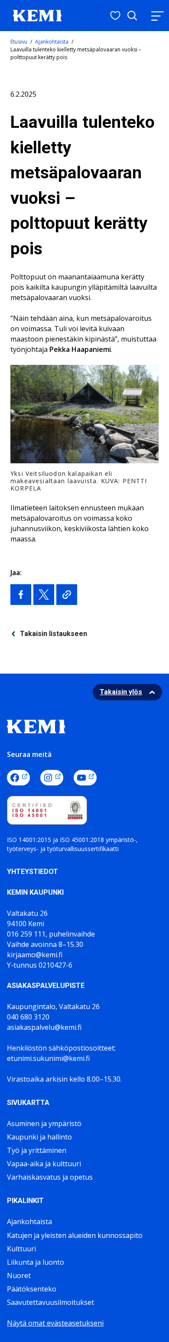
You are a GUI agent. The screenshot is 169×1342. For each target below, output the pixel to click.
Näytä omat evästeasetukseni (55, 1323)
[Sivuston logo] (37, 14)
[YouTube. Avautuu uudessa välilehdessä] (85, 777)
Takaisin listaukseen (53, 634)
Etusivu (18, 41)
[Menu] (157, 15)
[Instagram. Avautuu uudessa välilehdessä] (51, 777)
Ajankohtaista (51, 41)
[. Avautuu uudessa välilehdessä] (20, 594)
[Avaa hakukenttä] (132, 15)
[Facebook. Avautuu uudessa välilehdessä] (18, 777)
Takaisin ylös (121, 692)
